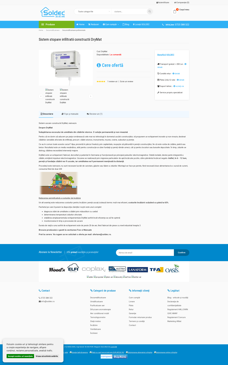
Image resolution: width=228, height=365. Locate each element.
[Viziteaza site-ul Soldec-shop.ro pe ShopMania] (120, 358)
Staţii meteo (95, 321)
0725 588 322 (47, 298)
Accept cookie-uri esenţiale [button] (20, 356)
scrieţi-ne (179, 86)
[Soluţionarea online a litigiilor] (165, 352)
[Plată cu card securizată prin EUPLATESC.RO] (107, 352)
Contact (132, 325)
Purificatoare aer (97, 305)
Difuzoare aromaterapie (100, 309)
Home (41, 30)
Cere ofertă (112, 65)
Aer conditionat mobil (99, 313)
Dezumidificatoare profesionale (73, 30)
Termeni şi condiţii (137, 321)
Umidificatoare (96, 301)
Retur (131, 309)
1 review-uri (112, 81)
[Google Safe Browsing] (79, 352)
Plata (131, 305)
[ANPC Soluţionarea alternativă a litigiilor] (139, 352)
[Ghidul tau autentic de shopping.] (106, 358)
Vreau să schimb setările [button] (47, 356)
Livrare (132, 301)
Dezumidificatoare (53, 30)
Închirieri (94, 333)
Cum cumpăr (134, 297)
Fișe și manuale (71, 114)
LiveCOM (113, 347)
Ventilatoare (95, 329)
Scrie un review (126, 81)
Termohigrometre (97, 317)
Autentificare (163, 2)
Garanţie (132, 313)
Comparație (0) (182, 2)
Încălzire (94, 325)
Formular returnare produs (140, 317)
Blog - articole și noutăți (177, 297)
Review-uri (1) (95, 114)
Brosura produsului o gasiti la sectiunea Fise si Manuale (65, 230)
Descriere (47, 114)
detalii (177, 73)
